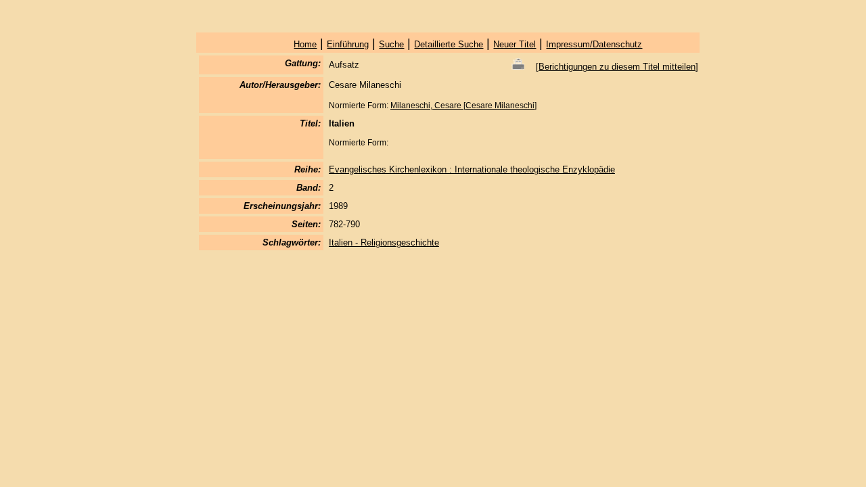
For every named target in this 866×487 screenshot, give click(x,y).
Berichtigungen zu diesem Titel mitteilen (617, 67)
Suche (391, 44)
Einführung (348, 44)
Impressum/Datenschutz (594, 44)
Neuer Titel (514, 44)
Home (305, 44)
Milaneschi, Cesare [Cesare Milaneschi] (463, 105)
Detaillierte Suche (448, 44)
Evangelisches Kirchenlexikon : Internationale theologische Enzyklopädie (472, 169)
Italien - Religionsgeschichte (384, 242)
